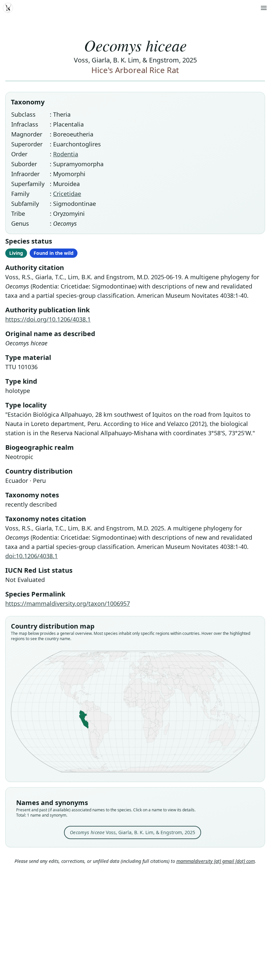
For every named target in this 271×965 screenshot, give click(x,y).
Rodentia (65, 154)
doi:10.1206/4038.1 (31, 556)
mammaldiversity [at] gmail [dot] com (215, 861)
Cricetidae (67, 194)
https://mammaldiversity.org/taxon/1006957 (67, 603)
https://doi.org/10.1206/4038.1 (48, 319)
